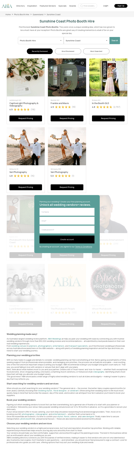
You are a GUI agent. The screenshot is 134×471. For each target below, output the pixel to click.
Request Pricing (25, 118)
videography (98, 372)
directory (20, 5)
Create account (67, 239)
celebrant (74, 390)
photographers (45, 346)
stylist (60, 416)
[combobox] (87, 6)
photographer (28, 414)
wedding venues (18, 346)
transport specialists (78, 346)
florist (66, 416)
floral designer (60, 390)
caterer (73, 416)
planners (33, 346)
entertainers (58, 346)
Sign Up (121, 5)
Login (105, 5)
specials (62, 5)
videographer (41, 414)
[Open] (61, 40)
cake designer (88, 416)
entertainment (59, 414)
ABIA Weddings (55, 338)
